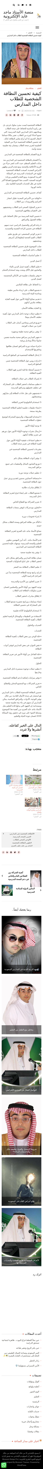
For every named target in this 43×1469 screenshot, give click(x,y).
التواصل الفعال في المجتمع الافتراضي (21, 1090)
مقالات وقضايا (33, 1431)
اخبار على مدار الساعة (26, 1441)
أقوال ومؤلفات (33, 1381)
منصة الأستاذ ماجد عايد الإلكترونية (18, 14)
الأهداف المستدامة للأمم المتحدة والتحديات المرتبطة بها (21, 1261)
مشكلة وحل (30, 88)
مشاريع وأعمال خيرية (30, 1421)
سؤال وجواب (33, 1416)
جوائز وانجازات (33, 1406)
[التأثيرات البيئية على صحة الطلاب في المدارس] (33, 779)
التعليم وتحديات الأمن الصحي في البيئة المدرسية (16, 787)
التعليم (39, 88)
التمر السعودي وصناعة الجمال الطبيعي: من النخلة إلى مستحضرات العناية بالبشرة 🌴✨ (21, 1354)
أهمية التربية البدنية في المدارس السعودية (21, 969)
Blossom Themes (22, 1462)
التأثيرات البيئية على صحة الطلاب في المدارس (33, 786)
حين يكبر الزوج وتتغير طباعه (27, 1348)
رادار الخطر (34, 1360)
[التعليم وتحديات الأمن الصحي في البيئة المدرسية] (14, 779)
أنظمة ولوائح (34, 1386)
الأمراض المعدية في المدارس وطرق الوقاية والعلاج (34, 810)
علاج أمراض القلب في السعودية (21, 1201)
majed (39, 110)
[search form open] (14, 5)
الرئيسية (35, 1401)
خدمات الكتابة (33, 1411)
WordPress (21, 1465)
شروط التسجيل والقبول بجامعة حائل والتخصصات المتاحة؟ (21, 1150)
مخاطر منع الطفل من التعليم (21, 1030)
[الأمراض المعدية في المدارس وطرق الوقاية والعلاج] (33, 802)
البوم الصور (34, 1391)
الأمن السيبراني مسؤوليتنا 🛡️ (27, 1365)
